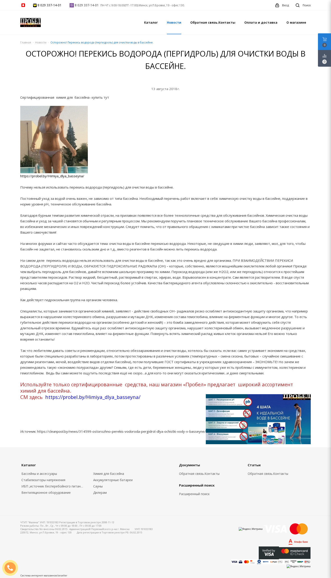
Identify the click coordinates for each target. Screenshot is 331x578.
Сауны (98, 486)
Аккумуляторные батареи (113, 480)
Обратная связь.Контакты (212, 22)
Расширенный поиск (194, 494)
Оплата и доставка (260, 22)
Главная (25, 42)
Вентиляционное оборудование (46, 492)
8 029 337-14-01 (49, 5)
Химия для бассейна (108, 473)
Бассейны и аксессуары (39, 473)
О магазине (296, 22)
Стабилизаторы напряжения (43, 480)
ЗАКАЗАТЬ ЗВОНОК (12, 567)
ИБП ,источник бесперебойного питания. (53, 486)
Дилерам (100, 492)
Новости (174, 22)
